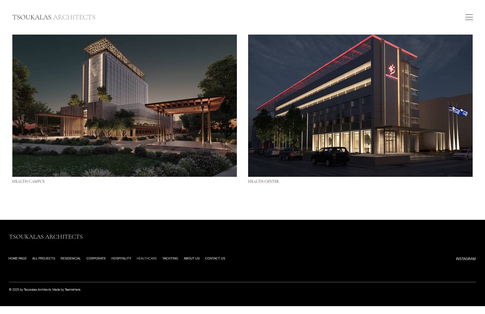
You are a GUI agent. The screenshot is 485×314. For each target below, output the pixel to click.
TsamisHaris (72, 289)
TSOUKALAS (53, 17)
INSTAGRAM (466, 259)
